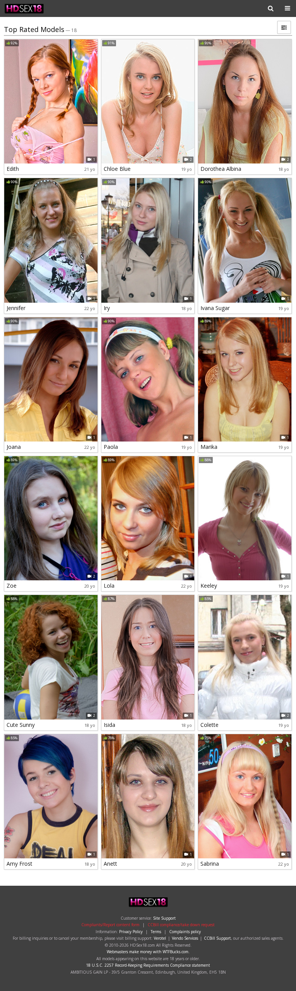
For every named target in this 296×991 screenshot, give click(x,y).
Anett (110, 863)
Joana (14, 446)
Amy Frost (19, 863)
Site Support (164, 918)
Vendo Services (185, 938)
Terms (156, 931)
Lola (109, 585)
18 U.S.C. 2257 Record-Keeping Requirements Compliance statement (148, 965)
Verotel (160, 938)
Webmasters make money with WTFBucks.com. (148, 951)
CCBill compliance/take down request (181, 924)
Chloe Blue (117, 168)
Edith (13, 168)
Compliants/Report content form (110, 924)
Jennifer (16, 308)
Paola (111, 446)
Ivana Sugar (215, 308)
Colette (209, 724)
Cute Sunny (21, 724)
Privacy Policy (131, 931)
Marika (208, 446)
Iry (107, 308)
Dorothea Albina (220, 168)
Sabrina (209, 863)
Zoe (12, 585)
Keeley (208, 585)
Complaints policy (185, 931)
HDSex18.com (28, 8)
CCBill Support (217, 938)
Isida (109, 724)
